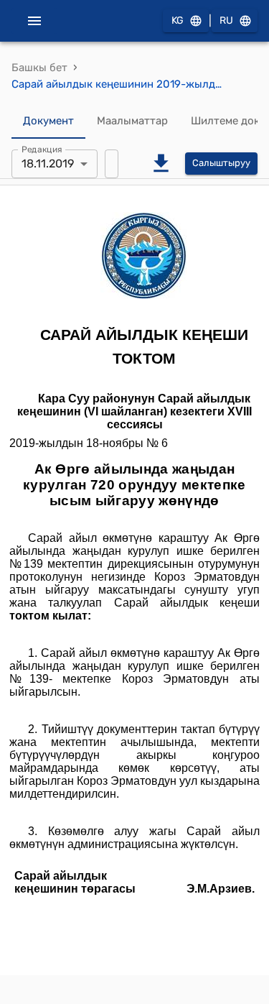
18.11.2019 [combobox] (48, 163)
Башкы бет (39, 67)
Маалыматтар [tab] (132, 120)
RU (226, 20)
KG (177, 20)
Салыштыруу (221, 162)
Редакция (42, 149)
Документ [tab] (48, 120)
